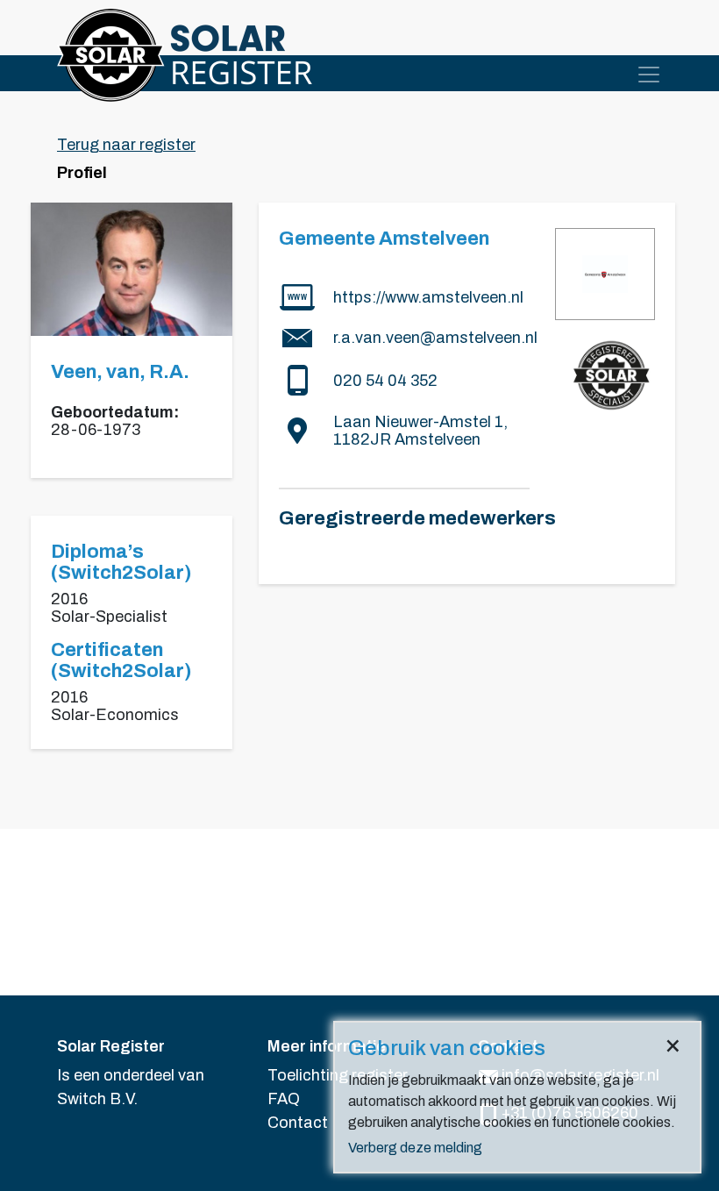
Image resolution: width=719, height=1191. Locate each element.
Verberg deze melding (415, 1147)
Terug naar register (126, 144)
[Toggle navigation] (649, 74)
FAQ (283, 1099)
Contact (297, 1122)
